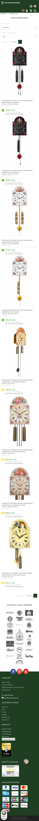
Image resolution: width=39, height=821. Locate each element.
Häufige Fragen (7, 729)
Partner (4, 712)
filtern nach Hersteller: (9, 33)
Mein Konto (5, 736)
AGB (3, 709)
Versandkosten (6, 734)
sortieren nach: (6, 23)
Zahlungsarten (6, 731)
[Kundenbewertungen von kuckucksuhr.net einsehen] (10, 771)
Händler (4, 715)
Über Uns (5, 707)
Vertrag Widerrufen (8, 739)
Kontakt (6, 678)
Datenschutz (6, 717)
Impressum (5, 720)
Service (6, 725)
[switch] (4, 818)
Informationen (10, 703)
